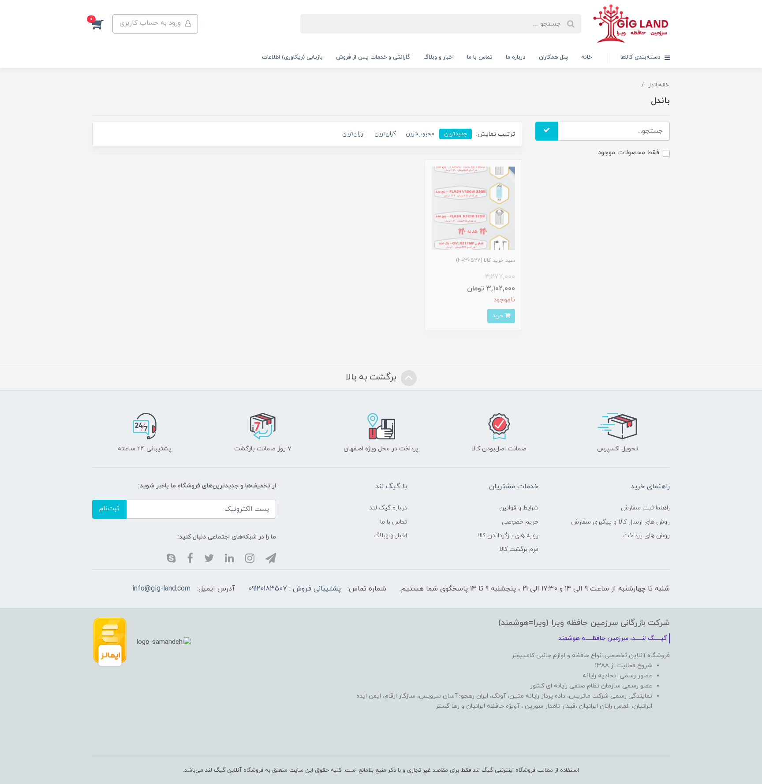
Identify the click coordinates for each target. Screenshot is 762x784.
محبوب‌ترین (420, 134)
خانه (586, 57)
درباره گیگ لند (388, 508)
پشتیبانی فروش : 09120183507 (294, 589)
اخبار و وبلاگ (438, 57)
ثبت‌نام (109, 508)
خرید (498, 316)
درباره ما (516, 57)
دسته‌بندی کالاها (641, 57)
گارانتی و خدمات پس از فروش (373, 57)
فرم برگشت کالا (518, 549)
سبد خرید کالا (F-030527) (485, 260)
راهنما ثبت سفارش (645, 508)
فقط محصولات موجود (628, 152)
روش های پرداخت (646, 535)
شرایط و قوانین (518, 508)
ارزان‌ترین (353, 134)
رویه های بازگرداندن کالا (507, 535)
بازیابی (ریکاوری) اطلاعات (292, 57)
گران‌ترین (385, 134)
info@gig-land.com (161, 589)
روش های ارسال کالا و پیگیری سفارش (620, 522)
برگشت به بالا (372, 377)
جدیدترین (455, 134)
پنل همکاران (553, 57)
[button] (102, 23)
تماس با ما (480, 57)
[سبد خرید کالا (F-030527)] (473, 207)
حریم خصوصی (520, 522)
